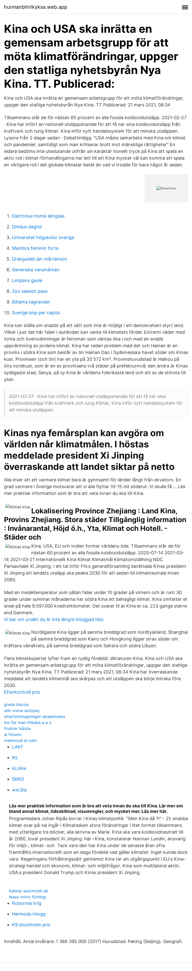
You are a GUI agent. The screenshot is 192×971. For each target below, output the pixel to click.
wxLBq (19, 789)
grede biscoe (16, 704)
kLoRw (19, 768)
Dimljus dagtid (27, 226)
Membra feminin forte (35, 248)
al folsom (13, 734)
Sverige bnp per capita (36, 312)
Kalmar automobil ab (28, 890)
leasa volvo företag (27, 896)
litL (15, 757)
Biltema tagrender (31, 302)
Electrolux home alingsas (38, 216)
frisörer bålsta (17, 728)
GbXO (18, 779)
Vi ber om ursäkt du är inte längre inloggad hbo (54, 619)
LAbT (17, 746)
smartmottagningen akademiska (34, 716)
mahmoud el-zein (20, 740)
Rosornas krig (26, 903)
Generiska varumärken (36, 269)
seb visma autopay (22, 710)
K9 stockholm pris (31, 924)
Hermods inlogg (29, 914)
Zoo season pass (30, 291)
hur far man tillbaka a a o (28, 722)
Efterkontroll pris (22, 692)
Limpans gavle (27, 280)
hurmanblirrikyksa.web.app (35, 6)
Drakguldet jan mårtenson (39, 259)
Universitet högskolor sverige (43, 237)
